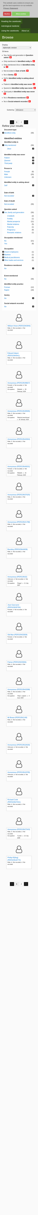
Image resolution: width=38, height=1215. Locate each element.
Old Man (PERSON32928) (17, 635)
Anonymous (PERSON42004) (18, 439)
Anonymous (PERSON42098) (18, 689)
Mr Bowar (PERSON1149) (17, 717)
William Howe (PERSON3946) (19, 326)
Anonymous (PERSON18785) (18, 772)
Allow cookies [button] (21, 14)
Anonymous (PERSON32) (17, 577)
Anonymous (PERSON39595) (18, 411)
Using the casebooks (10, 31)
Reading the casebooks (11, 21)
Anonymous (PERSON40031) (18, 466)
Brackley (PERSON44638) (17, 549)
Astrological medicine (10, 26)
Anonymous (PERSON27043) (18, 829)
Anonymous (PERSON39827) (18, 383)
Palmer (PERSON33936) (16, 662)
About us (25, 31)
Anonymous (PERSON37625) (18, 495)
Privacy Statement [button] (10, 8)
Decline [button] (7, 14)
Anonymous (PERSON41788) (18, 522)
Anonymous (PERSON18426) (18, 745)
